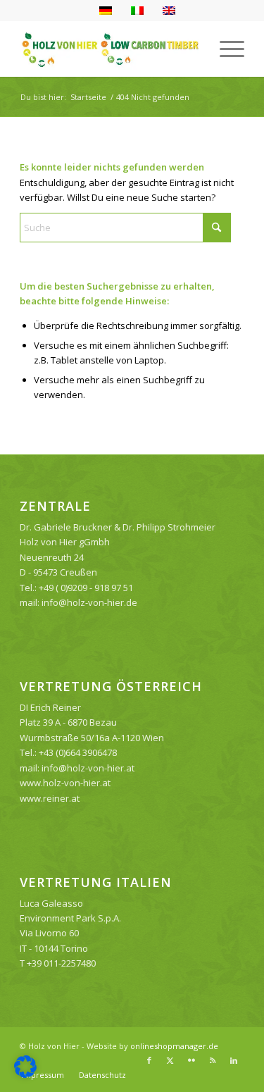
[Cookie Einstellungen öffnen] (25, 1074)
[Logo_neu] (109, 48)
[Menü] (225, 48)
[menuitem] (225, 48)
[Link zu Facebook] (149, 1060)
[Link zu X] (170, 1060)
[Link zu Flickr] (191, 1060)
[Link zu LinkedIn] (233, 1060)
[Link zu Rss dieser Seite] (212, 1060)
